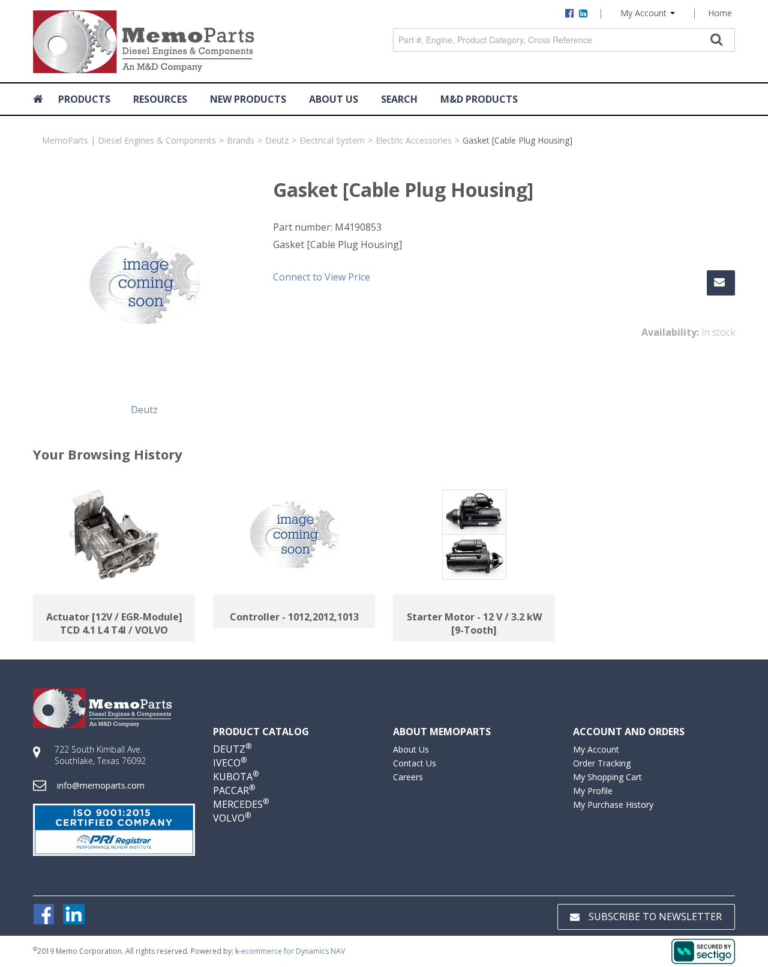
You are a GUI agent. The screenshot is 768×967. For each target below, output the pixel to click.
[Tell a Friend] (721, 283)
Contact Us (414, 763)
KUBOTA (236, 776)
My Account (644, 13)
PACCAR (234, 790)
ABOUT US (333, 99)
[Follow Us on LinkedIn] (74, 913)
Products (84, 99)
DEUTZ (232, 749)
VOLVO (232, 818)
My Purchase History (613, 804)
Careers (408, 777)
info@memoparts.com (101, 785)
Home (720, 13)
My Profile (593, 790)
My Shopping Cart (607, 777)
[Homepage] (40, 99)
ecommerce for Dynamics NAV (293, 951)
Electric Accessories (414, 140)
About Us (411, 749)
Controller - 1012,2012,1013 (294, 616)
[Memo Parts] (143, 41)
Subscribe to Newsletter (655, 916)
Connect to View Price (321, 276)
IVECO (230, 762)
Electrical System (332, 140)
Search (399, 99)
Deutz (277, 140)
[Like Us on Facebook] (44, 913)
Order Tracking (602, 763)
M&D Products (479, 99)
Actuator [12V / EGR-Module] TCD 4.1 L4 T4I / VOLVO (114, 623)
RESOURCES (160, 99)
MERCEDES (241, 804)
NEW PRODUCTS (248, 99)
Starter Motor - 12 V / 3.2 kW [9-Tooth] (474, 623)
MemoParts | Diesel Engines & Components (129, 140)
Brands (240, 140)
